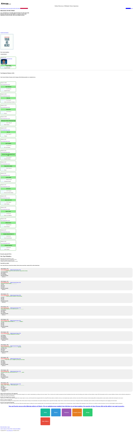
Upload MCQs (128, 8)
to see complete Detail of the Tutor (6, 68)
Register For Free (5, 8)
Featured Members (3, 63)
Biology (87, 421)
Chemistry (66, 421)
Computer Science (77, 421)
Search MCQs (11, 8)
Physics (56, 421)
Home (1, 8)
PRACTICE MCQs (16, 8)
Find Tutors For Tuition (24, 8)
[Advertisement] (66, 33)
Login (132, 8)
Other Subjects (45, 430)
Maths (45, 421)
